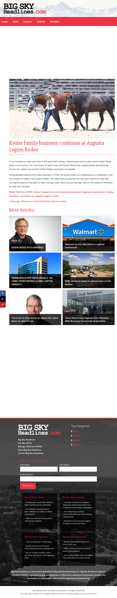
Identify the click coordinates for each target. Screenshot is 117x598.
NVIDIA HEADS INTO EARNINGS (27, 247)
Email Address (27, 474)
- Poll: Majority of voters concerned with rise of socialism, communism (77, 514)
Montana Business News (55, 201)
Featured (37, 201)
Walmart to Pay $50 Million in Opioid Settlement (84, 246)
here (94, 593)
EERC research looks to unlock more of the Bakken (88, 282)
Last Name (64, 465)
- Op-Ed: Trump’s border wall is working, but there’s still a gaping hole (39, 555)
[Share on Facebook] (3, 293)
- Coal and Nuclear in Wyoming (38, 542)
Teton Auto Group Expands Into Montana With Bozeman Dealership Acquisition (87, 319)
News (15, 22)
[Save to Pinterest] (3, 305)
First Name (25, 465)
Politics (27, 22)
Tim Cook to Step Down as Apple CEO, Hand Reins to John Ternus (35, 319)
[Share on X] (3, 299)
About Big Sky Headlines (29, 450)
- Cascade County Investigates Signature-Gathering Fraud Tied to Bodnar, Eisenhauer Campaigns (77, 505)
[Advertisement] (58, 51)
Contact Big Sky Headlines (30, 453)
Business (54, 22)
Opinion (41, 22)
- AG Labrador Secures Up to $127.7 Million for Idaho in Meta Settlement (38, 511)
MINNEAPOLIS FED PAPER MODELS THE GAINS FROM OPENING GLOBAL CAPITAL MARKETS (32, 281)
